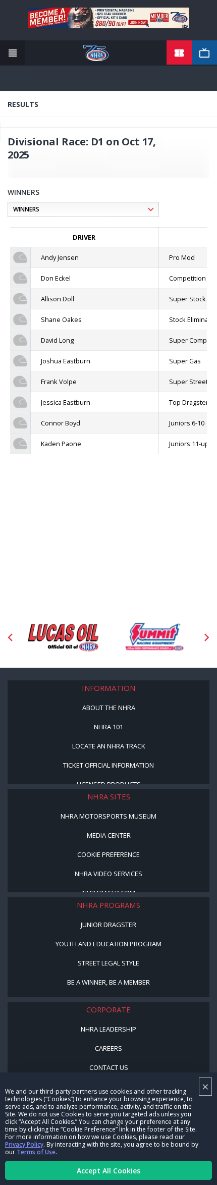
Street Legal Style (108, 962)
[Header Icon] (12, 53)
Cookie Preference (108, 854)
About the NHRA (108, 707)
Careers (108, 1048)
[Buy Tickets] (179, 53)
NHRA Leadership (108, 1029)
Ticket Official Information (108, 765)
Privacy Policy (24, 1144)
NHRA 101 (108, 726)
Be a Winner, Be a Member (108, 982)
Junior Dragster (108, 924)
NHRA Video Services (108, 873)
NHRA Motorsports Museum (108, 816)
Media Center (109, 835)
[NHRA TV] (204, 53)
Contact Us (108, 1067)
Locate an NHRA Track (108, 745)
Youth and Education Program (108, 943)
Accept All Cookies (108, 1170)
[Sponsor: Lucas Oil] (63, 638)
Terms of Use (36, 1152)
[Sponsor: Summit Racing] (154, 638)
